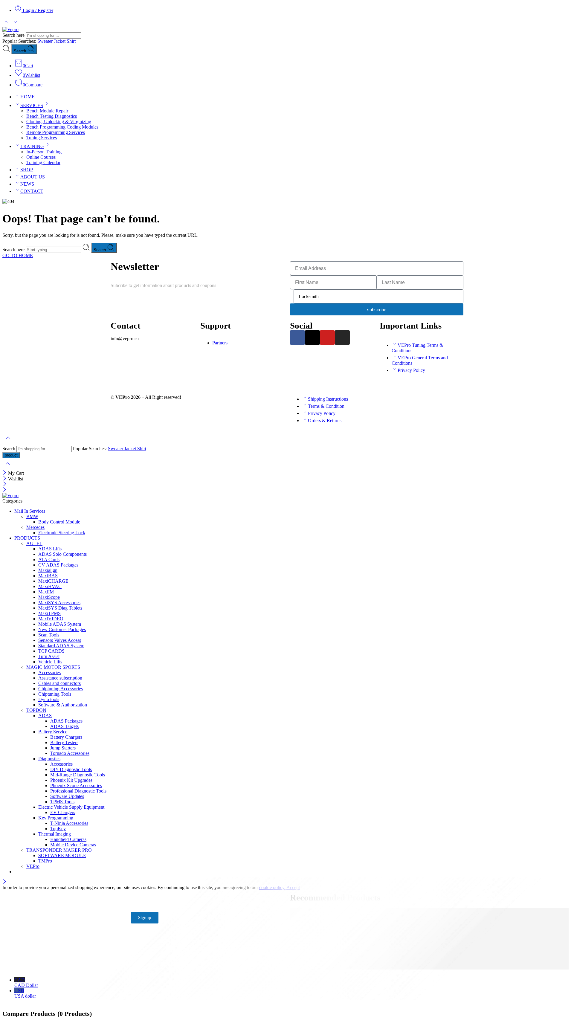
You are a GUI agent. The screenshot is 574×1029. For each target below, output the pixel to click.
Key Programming (55, 817)
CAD (26, 982)
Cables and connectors (59, 683)
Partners (220, 342)
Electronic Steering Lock (61, 532)
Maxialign (47, 570)
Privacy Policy (411, 370)
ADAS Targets (64, 726)
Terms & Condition (326, 406)
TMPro (45, 860)
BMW (32, 516)
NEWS (27, 184)
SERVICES (31, 105)
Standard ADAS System (61, 645)
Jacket (60, 41)
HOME (27, 96)
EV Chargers (62, 812)
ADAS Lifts (50, 548)
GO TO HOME (17, 255)
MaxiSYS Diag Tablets (60, 607)
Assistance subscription (60, 677)
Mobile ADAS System (59, 624)
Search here (14, 35)
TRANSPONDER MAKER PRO (59, 850)
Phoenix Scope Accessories (76, 785)
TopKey (58, 828)
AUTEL (34, 543)
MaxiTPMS (49, 613)
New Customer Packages (62, 629)
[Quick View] (371, 951)
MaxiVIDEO (50, 618)
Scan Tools (48, 634)
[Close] (5, 473)
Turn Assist (48, 656)
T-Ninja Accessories (69, 823)
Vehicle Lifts (50, 661)
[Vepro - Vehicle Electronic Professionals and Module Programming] (10, 29)
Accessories (49, 672)
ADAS (45, 715)
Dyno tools (48, 699)
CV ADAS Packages (58, 564)
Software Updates (67, 796)
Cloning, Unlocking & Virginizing (58, 121)
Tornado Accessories (69, 753)
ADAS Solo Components (62, 554)
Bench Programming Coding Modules (62, 126)
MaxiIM (46, 591)
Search (20, 51)
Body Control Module (59, 521)
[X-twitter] (312, 337)
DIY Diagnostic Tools (71, 769)
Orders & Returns (324, 420)
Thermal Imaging (54, 833)
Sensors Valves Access (59, 640)
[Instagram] (342, 337)
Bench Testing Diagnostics (51, 116)
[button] (242, 332)
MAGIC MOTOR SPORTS (53, 667)
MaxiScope (49, 597)
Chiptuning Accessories (60, 688)
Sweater (45, 41)
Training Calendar (43, 162)
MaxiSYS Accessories (59, 602)
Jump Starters (63, 747)
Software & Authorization (62, 704)
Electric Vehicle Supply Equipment (71, 807)
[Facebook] (297, 337)
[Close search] (7, 467)
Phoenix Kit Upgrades (71, 780)
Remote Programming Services (55, 132)
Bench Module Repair (47, 110)
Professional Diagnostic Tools (78, 790)
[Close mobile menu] (4, 490)
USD (25, 993)
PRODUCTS (27, 538)
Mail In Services (29, 511)
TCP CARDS (51, 651)
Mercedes (35, 527)
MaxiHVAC (50, 586)
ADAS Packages (66, 720)
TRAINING (32, 146)
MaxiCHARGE (53, 581)
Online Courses (41, 157)
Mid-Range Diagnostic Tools (77, 774)
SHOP (26, 169)
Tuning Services (41, 137)
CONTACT (31, 191)
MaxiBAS (48, 575)
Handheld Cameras (68, 839)
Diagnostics (49, 758)
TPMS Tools (62, 801)
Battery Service (52, 731)
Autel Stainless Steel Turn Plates (332, 956)
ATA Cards (48, 559)
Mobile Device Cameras (73, 844)
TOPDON (36, 710)
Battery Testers (64, 742)
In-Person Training (44, 151)
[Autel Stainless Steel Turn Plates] (335, 951)
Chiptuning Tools (54, 694)
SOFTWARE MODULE (62, 855)
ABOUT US (32, 176)
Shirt (71, 41)
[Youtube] (327, 337)
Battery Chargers (66, 737)
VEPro (32, 866)
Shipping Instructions (328, 398)
